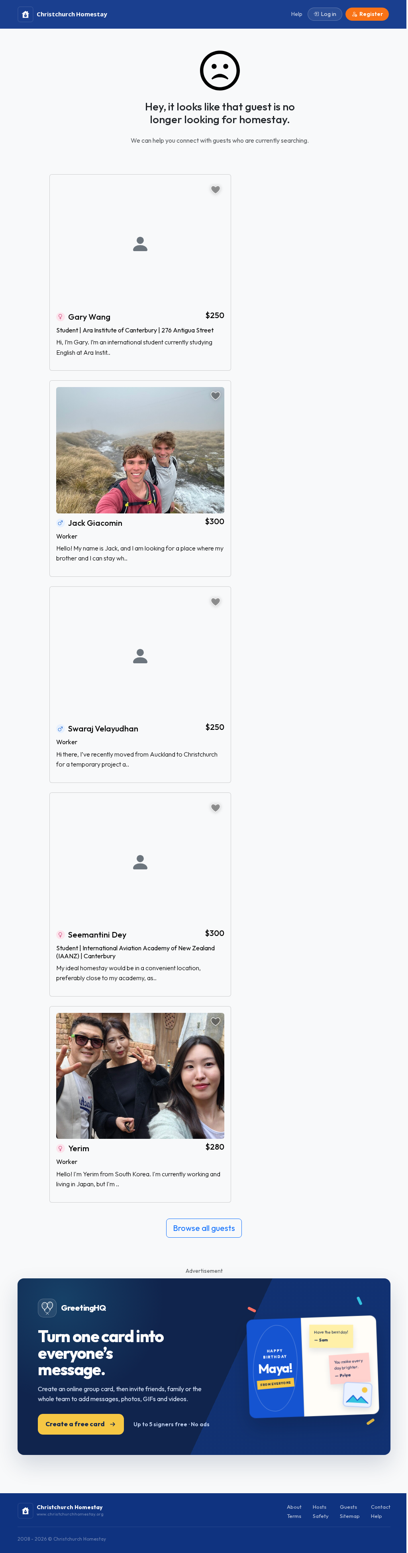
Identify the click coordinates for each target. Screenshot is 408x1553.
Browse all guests (204, 1228)
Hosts (319, 1507)
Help (376, 1516)
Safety (321, 1516)
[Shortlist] (215, 190)
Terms (294, 1516)
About (294, 1507)
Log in (328, 14)
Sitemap (350, 1516)
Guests (348, 1507)
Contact (380, 1507)
